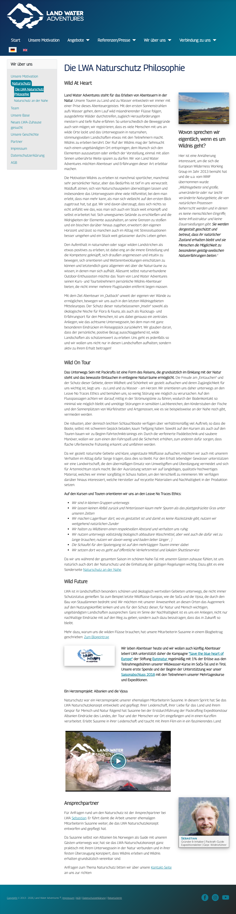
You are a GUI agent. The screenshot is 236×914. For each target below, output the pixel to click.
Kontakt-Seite (161, 867)
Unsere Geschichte (25, 134)
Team (15, 108)
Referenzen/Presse (114, 40)
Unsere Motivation (43, 40)
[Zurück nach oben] (228, 905)
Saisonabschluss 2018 (138, 674)
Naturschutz (21, 83)
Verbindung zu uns (195, 40)
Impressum (19, 148)
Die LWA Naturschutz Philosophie (29, 91)
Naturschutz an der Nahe (31, 100)
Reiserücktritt (115, 897)
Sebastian (79, 818)
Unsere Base (20, 115)
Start (15, 40)
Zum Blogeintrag (96, 637)
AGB (14, 162)
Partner (17, 141)
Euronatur (160, 659)
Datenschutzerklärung (27, 155)
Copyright (12, 897)
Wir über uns (155, 40)
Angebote (76, 40)
